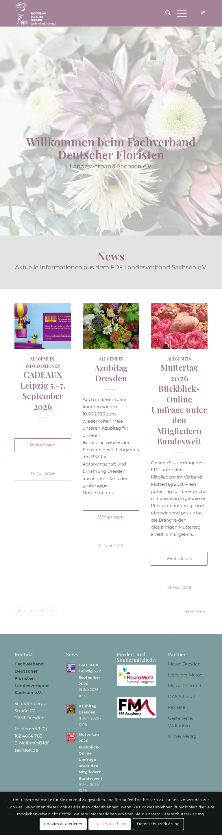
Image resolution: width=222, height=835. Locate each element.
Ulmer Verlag (182, 736)
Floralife (176, 707)
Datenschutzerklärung (158, 824)
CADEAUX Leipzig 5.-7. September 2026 (42, 390)
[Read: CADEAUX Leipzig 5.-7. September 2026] (71, 668)
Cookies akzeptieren (63, 824)
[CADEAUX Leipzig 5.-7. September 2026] (42, 326)
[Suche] (165, 13)
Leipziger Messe (185, 675)
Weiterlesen (43, 445)
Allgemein (42, 358)
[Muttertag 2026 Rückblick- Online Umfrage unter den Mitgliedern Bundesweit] (179, 326)
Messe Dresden (184, 664)
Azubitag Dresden (111, 372)
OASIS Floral (181, 696)
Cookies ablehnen (110, 824)
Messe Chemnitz (186, 685)
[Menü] (179, 13)
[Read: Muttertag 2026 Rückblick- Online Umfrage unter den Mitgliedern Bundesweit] (71, 737)
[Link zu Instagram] (203, 13)
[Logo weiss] (35, 13)
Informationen (42, 366)
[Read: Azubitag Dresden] (71, 709)
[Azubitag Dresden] (111, 326)
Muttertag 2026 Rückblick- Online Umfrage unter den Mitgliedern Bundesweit (179, 404)
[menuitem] (165, 13)
